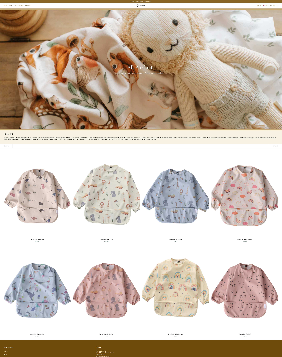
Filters (7, 146)
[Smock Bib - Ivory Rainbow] (244, 194)
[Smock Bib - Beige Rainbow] (175, 289)
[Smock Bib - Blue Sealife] (37, 289)
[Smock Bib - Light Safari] (106, 194)
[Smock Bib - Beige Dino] (37, 194)
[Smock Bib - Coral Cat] (244, 289)
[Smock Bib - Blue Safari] (175, 194)
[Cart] (277, 5)
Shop (5, 354)
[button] (10, 5)
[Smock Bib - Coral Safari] (106, 289)
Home (5, 351)
